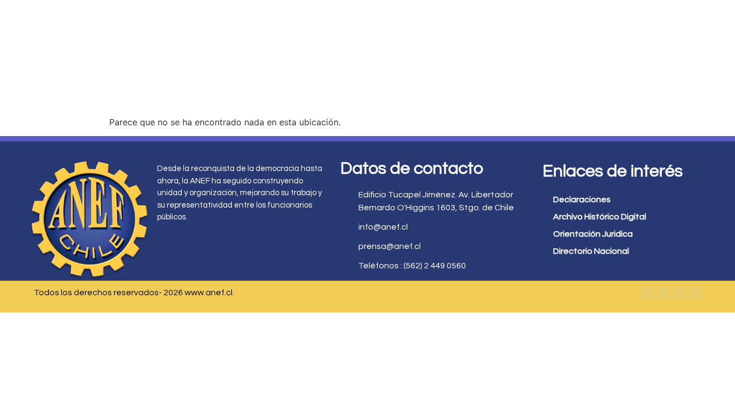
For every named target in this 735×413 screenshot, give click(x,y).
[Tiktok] (694, 292)
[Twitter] (663, 292)
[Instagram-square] (679, 292)
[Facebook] (647, 292)
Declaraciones (582, 199)
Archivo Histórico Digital (599, 216)
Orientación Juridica (593, 234)
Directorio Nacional (591, 251)
